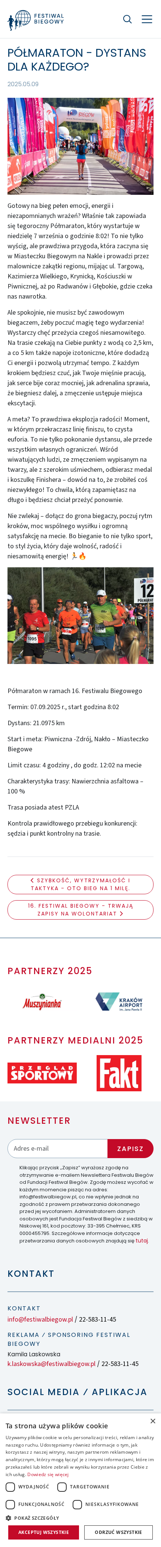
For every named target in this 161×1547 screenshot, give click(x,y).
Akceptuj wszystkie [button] (43, 1532)
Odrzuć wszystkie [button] (118, 1532)
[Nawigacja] (147, 19)
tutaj (142, 1240)
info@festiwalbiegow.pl (40, 1319)
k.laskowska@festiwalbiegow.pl (51, 1364)
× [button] (152, 1421)
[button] (80, 1517)
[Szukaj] (127, 19)
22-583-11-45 (97, 1319)
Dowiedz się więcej (48, 1474)
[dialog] (80, 1480)
